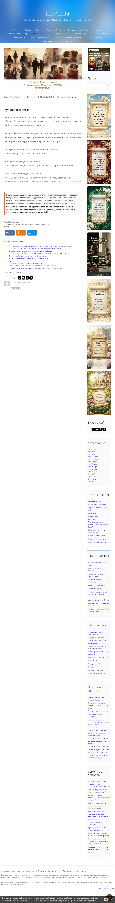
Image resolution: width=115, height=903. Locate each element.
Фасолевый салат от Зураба (98, 600)
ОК (106, 899)
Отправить (16, 289)
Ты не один (92, 513)
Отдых (90, 667)
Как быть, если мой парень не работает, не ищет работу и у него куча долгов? (99, 784)
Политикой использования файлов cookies (31, 900)
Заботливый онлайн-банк (97, 674)
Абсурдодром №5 (94, 664)
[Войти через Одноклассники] (31, 278)
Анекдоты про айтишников (98, 657)
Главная (8, 97)
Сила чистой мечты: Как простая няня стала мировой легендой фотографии (37, 253)
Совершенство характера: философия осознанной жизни (98, 740)
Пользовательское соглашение (74, 871)
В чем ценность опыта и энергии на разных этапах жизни (98, 705)
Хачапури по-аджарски (96, 585)
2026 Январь (92, 467)
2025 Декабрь (93, 464)
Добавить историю (66, 97)
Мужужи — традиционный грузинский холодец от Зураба (97, 594)
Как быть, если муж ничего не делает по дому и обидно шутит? (98, 849)
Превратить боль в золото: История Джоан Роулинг (28, 256)
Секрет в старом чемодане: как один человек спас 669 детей (31, 251)
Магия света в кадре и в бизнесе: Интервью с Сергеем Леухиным (33, 266)
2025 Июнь (92, 449)
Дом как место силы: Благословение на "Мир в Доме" (97, 524)
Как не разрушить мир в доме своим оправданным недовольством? (98, 841)
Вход (101, 888)
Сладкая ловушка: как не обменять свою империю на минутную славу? (98, 732)
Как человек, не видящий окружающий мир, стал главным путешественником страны (40, 246)
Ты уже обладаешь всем (97, 536)
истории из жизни (42, 181)
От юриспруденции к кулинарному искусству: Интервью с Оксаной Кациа (36, 268)
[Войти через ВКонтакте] (23, 278)
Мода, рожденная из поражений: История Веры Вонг (28, 258)
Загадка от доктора (95, 670)
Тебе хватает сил (94, 501)
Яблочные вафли (94, 589)
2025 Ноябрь (93, 462)
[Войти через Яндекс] (27, 278)
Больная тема (93, 661)
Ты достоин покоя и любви (98, 504)
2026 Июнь (92, 476)
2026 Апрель (92, 471)
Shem (27, 181)
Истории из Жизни (24, 97)
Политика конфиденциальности (49, 871)
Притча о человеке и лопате (98, 711)
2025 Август (92, 454)
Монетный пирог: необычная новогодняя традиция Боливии (97, 645)
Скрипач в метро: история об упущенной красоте (27, 261)
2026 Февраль (93, 469)
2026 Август (92, 481)
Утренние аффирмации (97, 542)
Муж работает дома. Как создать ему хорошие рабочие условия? (97, 805)
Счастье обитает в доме (97, 539)
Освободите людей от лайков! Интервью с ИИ (26, 263)
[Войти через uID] (19, 278)
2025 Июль (92, 452)
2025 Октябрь (93, 459)
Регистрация (109, 888)
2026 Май (91, 474)
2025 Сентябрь (93, 457)
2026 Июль (92, 479)
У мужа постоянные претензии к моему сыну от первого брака (98, 797)
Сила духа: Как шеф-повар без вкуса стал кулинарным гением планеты (35, 248)
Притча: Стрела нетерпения (98, 747)
